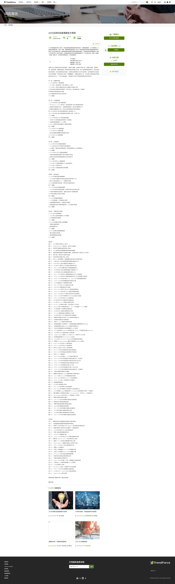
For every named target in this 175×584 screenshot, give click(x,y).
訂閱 (91, 566)
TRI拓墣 (115, 60)
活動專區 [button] (49, 2)
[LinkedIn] (170, 2)
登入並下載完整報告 (114, 38)
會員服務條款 (7, 573)
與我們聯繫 (65, 477)
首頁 (5, 25)
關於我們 (6, 561)
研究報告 (6, 564)
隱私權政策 (6, 571)
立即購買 (116, 50)
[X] (167, 2)
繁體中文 (153, 570)
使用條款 (6, 568)
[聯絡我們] (155, 2)
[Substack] (165, 2)
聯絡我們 (97, 43)
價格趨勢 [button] (36, 2)
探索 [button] (54, 2)
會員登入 (159, 2)
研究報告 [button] (21, 2)
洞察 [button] (43, 2)
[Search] (147, 2)
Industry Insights (8, 566)
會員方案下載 (114, 64)
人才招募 (6, 575)
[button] (29, 2)
